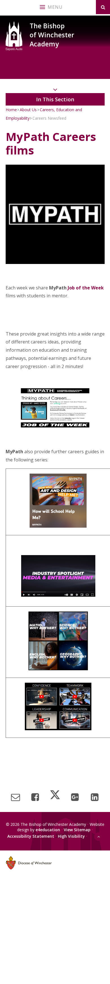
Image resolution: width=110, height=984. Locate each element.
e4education (48, 829)
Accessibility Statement (30, 836)
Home (11, 109)
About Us (28, 109)
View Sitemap (77, 829)
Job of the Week (86, 288)
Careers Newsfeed (49, 118)
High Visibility (71, 836)
